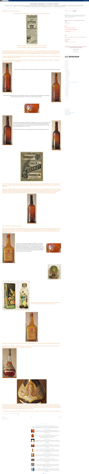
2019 (66, 69)
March (67, 83)
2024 (66, 63)
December (67, 71)
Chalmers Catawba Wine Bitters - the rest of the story (47, 468)
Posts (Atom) (7, 418)
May (67, 79)
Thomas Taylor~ (47, 429)
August (67, 76)
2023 (66, 64)
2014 (66, 91)
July (67, 77)
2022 (66, 65)
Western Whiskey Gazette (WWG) (44, 4)
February (67, 84)
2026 (66, 60)
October (67, 73)
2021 (66, 66)
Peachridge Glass (67, 111)
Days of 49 (47, 463)
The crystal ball (47, 439)
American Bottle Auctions (68, 113)
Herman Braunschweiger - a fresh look (47, 458)
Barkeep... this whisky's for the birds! (47, 448)
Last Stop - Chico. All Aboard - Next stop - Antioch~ (45, 425)
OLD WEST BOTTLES (68, 114)
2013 (66, 92)
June (67, 78)
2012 (66, 93)
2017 (66, 87)
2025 (66, 61)
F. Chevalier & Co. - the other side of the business (10, 11)
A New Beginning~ (47, 434)
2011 (66, 94)
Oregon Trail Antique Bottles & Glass (69, 112)
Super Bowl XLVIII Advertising (47, 453)
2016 (66, 88)
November (67, 72)
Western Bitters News (67, 110)
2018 (66, 70)
